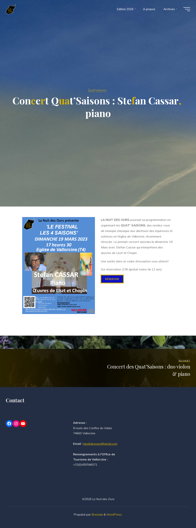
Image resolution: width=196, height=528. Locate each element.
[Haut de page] (98, 490)
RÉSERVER (112, 279)
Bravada (97, 514)
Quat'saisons (97, 90)
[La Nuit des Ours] (11, 9)
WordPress (114, 514)
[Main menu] (186, 9)
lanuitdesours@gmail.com (100, 444)
